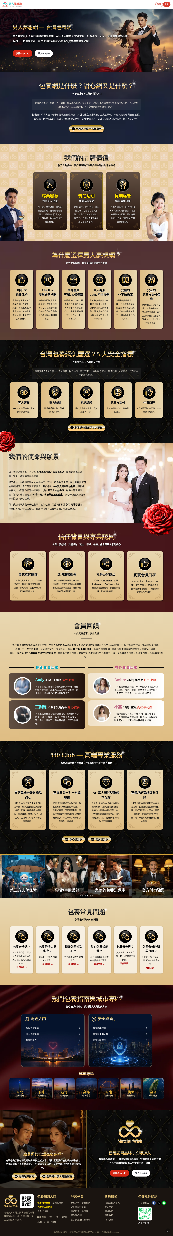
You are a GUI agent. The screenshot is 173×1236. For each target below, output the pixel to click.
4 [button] (87, 896)
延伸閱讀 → (21, 967)
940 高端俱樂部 (78, 1207)
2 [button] (82, 896)
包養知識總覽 (99, 1040)
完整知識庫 (57, 494)
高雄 (39, 1222)
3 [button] (85, 896)
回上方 (167, 1230)
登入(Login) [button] (44, 53)
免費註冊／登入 (112, 1203)
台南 (46, 1222)
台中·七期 (150, 680)
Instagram (97, 584)
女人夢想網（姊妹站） (81, 1219)
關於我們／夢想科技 (80, 1203)
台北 (51, 1216)
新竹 (64, 1216)
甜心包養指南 (32, 1034)
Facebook (107, 580)
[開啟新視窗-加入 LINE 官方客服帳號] (153, 1213)
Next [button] (151, 40)
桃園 (53, 1222)
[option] (86, 40)
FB (154, 1203)
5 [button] (90, 896)
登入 (167, 4)
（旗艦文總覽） (51, 1203)
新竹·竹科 (68, 680)
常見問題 (109, 1207)
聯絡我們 (109, 1211)
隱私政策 (109, 1215)
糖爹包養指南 (32, 1028)
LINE (164, 1203)
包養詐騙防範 (99, 1028)
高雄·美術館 (144, 707)
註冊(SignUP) (22, 53)
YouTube (108, 584)
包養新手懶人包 (100, 1034)
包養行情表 (31, 1040)
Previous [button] (22, 40)
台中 (58, 1216)
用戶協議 (109, 1219)
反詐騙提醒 (76, 1215)
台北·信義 (74, 707)
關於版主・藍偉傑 (79, 1211)
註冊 (159, 4)
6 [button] (92, 896)
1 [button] (80, 896)
